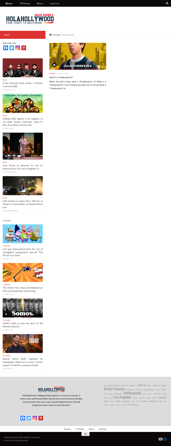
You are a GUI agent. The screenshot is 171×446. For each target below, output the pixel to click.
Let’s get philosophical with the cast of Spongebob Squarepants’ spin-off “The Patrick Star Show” (23, 252)
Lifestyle (54, 3)
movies (162, 397)
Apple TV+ (124, 385)
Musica (112, 401)
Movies (8, 3)
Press (161, 401)
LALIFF (164, 394)
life (110, 398)
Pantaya (144, 401)
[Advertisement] (120, 17)
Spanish (106, 405)
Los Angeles (122, 397)
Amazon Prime (114, 385)
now (133, 401)
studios (112, 405)
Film (105, 394)
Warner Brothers (132, 405)
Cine (149, 385)
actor (105, 385)
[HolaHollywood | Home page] (30, 18)
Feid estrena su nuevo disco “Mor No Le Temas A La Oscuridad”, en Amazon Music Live (23, 204)
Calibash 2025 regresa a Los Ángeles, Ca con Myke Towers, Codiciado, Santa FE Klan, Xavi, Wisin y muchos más (23, 121)
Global (110, 394)
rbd (165, 401)
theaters (118, 405)
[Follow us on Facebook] (165, 439)
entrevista (139, 390)
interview (150, 394)
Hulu (143, 394)
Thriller (124, 405)
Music (40, 3)
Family (158, 390)
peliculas (153, 401)
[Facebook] (5, 48)
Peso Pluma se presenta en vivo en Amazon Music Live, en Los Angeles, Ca (23, 167)
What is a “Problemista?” (61, 77)
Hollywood (132, 393)
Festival (163, 390)
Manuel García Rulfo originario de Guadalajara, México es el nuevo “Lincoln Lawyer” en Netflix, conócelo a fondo (23, 362)
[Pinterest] (23, 48)
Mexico (149, 398)
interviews (157, 394)
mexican (135, 398)
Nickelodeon (126, 401)
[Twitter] (11, 48)
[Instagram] (17, 48)
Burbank (132, 385)
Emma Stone (130, 390)
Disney (164, 385)
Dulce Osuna (114, 388)
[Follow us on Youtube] (160, 439)
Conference (156, 385)
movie (154, 398)
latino (106, 398)
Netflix (118, 401)
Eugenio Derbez (149, 390)
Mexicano (142, 398)
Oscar (138, 401)
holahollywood (118, 394)
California (141, 385)
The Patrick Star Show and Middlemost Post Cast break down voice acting (23, 289)
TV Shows (25, 3)
